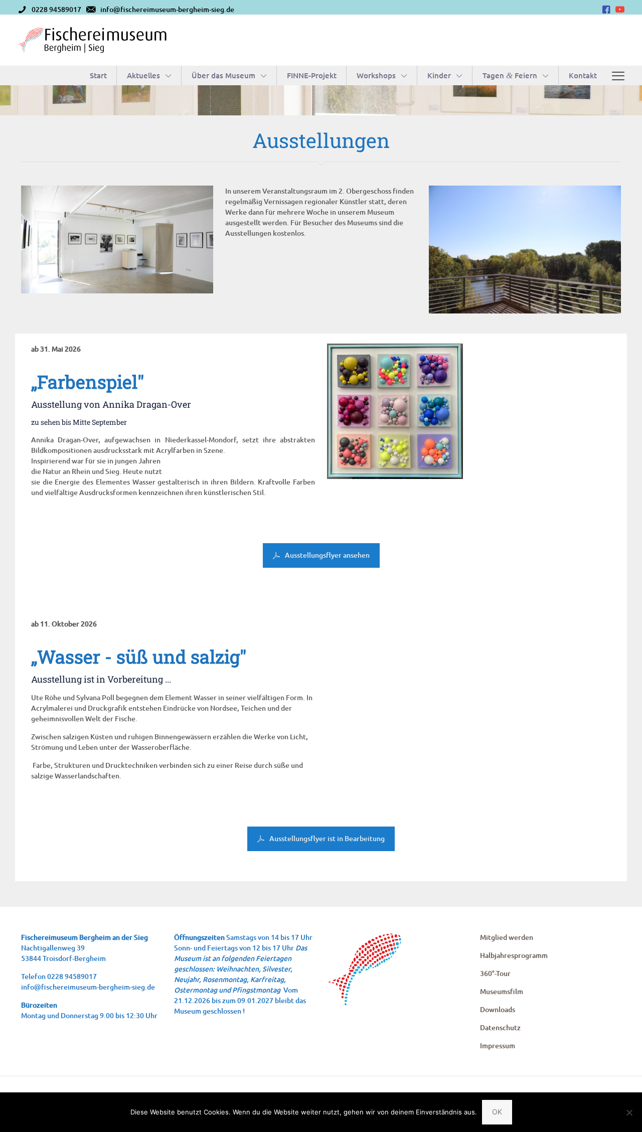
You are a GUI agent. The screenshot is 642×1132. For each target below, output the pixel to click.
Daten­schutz (500, 1027)
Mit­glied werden (506, 937)
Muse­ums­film (501, 991)
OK (497, 1111)
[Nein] (629, 1112)
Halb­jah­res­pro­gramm (514, 955)
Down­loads (497, 1009)
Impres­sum (497, 1045)
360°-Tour (495, 973)
